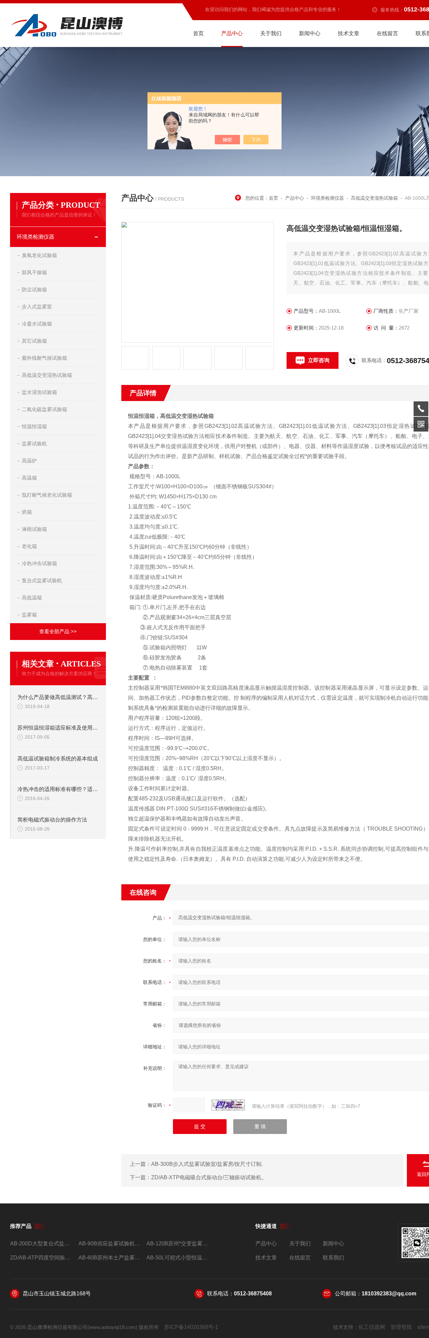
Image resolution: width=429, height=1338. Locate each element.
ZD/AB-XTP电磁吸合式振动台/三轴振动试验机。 (209, 1177)
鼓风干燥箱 (34, 272)
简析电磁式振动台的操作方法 (52, 820)
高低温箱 (32, 597)
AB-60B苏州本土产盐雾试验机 (109, 1257)
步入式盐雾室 (37, 306)
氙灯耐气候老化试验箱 (47, 495)
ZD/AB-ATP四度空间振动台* (41, 1257)
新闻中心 (309, 33)
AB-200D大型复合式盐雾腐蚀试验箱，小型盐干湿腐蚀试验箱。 (41, 1243)
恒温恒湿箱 (34, 426)
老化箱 (29, 546)
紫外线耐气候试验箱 (44, 358)
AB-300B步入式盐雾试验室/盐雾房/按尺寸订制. (207, 1164)
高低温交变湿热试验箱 (47, 375)
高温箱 (29, 478)
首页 (198, 33)
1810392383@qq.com (389, 1293)
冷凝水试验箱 (37, 324)
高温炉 (29, 460)
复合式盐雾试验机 (42, 580)
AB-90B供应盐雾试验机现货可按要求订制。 (109, 1243)
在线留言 (387, 33)
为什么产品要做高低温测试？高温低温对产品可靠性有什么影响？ (58, 697)
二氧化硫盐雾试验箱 (44, 409)
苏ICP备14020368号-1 (191, 1327)
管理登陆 (401, 1327)
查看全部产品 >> (58, 631)
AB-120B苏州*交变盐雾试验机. (177, 1243)
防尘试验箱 (34, 289)
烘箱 (27, 512)
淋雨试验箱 (34, 529)
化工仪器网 (371, 1327)
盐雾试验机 (34, 443)
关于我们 (271, 33)
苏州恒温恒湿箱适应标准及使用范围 (58, 728)
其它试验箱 (34, 341)
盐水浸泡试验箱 (39, 392)
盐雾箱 (29, 614)
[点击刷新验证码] (228, 1105)
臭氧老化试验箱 (39, 255)
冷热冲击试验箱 (39, 563)
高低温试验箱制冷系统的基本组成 (57, 758)
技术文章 (348, 33)
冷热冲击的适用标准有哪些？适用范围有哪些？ (58, 789)
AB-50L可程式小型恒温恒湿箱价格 (177, 1257)
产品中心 (232, 33)
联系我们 (333, 1257)
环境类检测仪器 (35, 237)
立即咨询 (318, 360)
